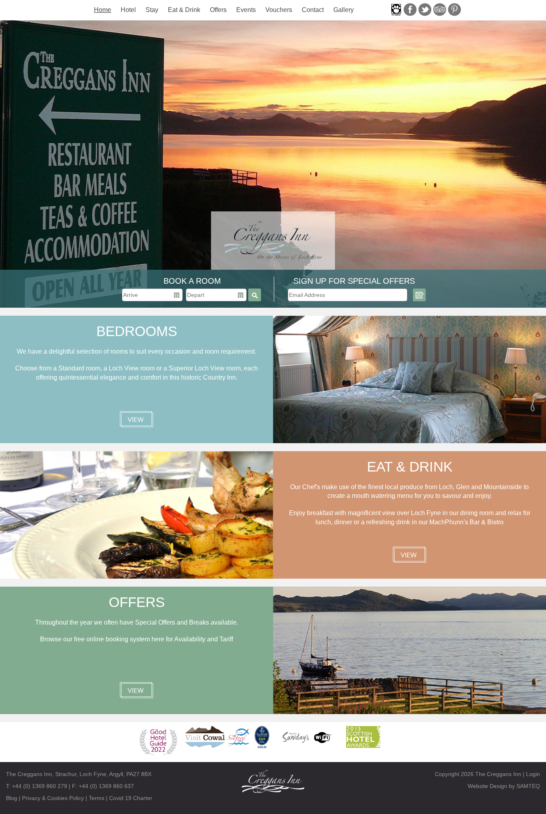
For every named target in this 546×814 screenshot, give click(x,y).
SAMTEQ (528, 786)
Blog (11, 798)
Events (246, 9)
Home (102, 9)
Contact (313, 9)
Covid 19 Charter (130, 798)
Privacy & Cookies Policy (53, 798)
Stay (151, 9)
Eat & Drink (184, 9)
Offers (218, 9)
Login (533, 774)
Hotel (128, 9)
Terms (96, 798)
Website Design (487, 786)
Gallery (343, 9)
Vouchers (278, 9)
